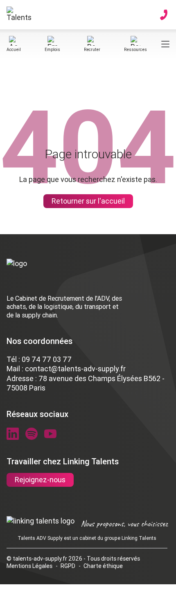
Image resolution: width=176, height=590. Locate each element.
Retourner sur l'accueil (88, 201)
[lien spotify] (31, 434)
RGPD (68, 566)
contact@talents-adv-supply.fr (75, 368)
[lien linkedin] (13, 434)
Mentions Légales (29, 566)
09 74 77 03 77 (47, 359)
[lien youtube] (50, 434)
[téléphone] (163, 14)
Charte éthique (103, 566)
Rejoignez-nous (40, 479)
